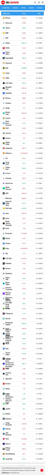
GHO (6, 404)
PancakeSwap (9, 454)
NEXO (7, 344)
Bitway (7, 308)
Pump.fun (8, 233)
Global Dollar (7, 143)
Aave (7, 213)
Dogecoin (8, 63)
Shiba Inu (8, 153)
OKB (6, 193)
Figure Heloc (7, 53)
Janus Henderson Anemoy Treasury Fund (9, 338)
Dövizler (15, 8)
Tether (7, 28)
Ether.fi (7, 444)
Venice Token (7, 354)
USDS (7, 78)
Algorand (8, 379)
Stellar (7, 108)
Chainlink (8, 93)
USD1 (7, 128)
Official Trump (7, 449)
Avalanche (8, 148)
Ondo (7, 228)
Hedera (7, 138)
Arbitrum (8, 419)
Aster (7, 218)
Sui (6, 158)
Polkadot (8, 263)
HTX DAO (8, 258)
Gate (7, 349)
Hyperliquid (9, 58)
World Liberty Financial (8, 223)
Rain (6, 68)
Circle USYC (7, 163)
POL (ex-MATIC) (8, 293)
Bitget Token (7, 283)
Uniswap (8, 178)
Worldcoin (8, 273)
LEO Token (9, 83)
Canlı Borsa (6, 8)
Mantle (7, 238)
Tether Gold (7, 168)
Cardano (8, 103)
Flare (7, 439)
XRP (6, 38)
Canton (7, 118)
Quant (7, 328)
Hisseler (31, 8)
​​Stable (7, 394)
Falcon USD (7, 278)
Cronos (7, 173)
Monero (8, 98)
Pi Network (9, 313)
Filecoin (8, 429)
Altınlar (23, 8)
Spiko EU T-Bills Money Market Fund (8, 333)
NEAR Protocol (8, 188)
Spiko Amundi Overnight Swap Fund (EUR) (8, 303)
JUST (7, 369)
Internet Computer (8, 288)
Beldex (7, 414)
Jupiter (7, 409)
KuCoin (7, 318)
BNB (6, 33)
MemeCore (9, 183)
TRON (7, 48)
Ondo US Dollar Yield (8, 203)
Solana (7, 43)
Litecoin (8, 133)
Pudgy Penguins (8, 424)
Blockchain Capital (9, 323)
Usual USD (8, 459)
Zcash (7, 73)
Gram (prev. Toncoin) (8, 123)
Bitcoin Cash (7, 113)
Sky (6, 253)
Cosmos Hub (8, 374)
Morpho (8, 243)
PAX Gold (8, 208)
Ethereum (8, 23)
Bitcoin (7, 18)
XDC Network (8, 434)
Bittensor (8, 198)
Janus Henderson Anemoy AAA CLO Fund (9, 398)
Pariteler (40, 8)
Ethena (7, 268)
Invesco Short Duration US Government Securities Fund (9, 363)
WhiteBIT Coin (8, 88)
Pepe (7, 248)
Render (7, 384)
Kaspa (7, 389)
